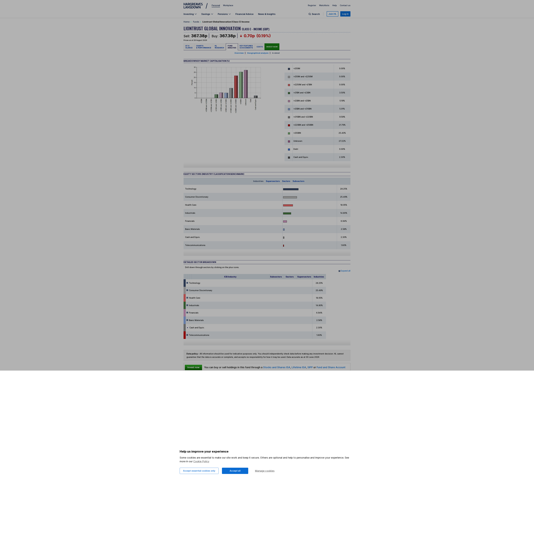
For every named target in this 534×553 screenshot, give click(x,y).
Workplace (228, 5)
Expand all (345, 271)
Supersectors (273, 181)
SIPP (310, 367)
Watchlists (324, 5)
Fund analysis (232, 47)
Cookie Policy (201, 461)
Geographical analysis (258, 53)
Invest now (272, 47)
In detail (276, 53)
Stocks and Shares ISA (276, 367)
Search (316, 14)
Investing (189, 14)
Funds (196, 21)
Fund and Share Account (331, 367)
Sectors (286, 181)
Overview (239, 53)
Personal (216, 5)
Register (312, 5)
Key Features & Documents (246, 47)
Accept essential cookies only (199, 470)
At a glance (189, 47)
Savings (205, 14)
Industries (258, 181)
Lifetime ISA (298, 367)
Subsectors (298, 181)
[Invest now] (193, 367)
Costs (260, 47)
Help (334, 5)
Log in (345, 14)
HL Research (219, 47)
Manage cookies (265, 470)
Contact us (345, 5)
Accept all (235, 470)
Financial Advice (244, 14)
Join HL (332, 14)
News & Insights (266, 14)
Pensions (223, 14)
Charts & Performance (203, 47)
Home (187, 21)
